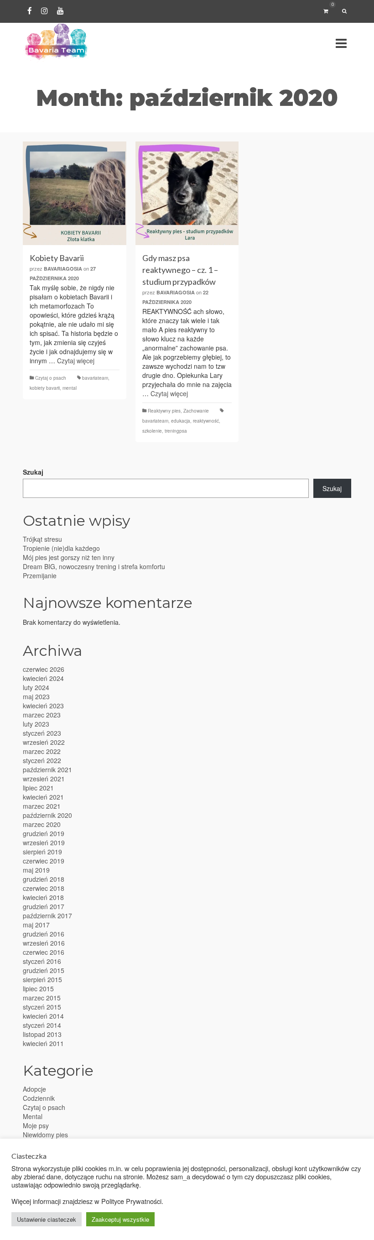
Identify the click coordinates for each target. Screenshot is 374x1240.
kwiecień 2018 (43, 897)
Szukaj (33, 471)
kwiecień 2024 (43, 678)
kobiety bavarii (45, 388)
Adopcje (34, 1089)
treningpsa (176, 431)
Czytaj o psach (50, 378)
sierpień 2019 (42, 851)
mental (69, 388)
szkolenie (152, 431)
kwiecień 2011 (43, 1043)
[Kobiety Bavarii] (74, 193)
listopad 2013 (42, 1034)
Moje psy (36, 1125)
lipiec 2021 (38, 787)
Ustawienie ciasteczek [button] (46, 1219)
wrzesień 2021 (44, 778)
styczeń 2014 (42, 1025)
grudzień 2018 (43, 879)
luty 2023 (36, 723)
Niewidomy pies (45, 1134)
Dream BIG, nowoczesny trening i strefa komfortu (94, 566)
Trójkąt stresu (42, 539)
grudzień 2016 (43, 933)
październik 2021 (47, 769)
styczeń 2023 (42, 733)
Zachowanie (196, 411)
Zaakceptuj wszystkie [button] (120, 1219)
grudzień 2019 (43, 833)
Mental (32, 1116)
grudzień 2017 (43, 906)
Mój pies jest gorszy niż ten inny (68, 557)
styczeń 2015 (42, 1006)
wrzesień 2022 (44, 742)
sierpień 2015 (42, 979)
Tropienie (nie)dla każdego (61, 548)
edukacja (180, 421)
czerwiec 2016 (43, 952)
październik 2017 (47, 915)
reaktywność (206, 421)
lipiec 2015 (38, 988)
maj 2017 (36, 924)
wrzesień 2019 (44, 842)
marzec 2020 (42, 824)
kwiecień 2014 (43, 1015)
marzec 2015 (42, 997)
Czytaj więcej (75, 360)
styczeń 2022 (42, 760)
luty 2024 (36, 687)
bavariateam (95, 378)
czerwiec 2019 (43, 860)
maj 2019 (36, 869)
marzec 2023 (42, 714)
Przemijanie (40, 575)
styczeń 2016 (42, 961)
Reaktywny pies (164, 411)
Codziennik (39, 1098)
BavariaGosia (63, 268)
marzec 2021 (42, 806)
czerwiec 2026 (43, 669)
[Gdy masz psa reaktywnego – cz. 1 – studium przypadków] (187, 193)
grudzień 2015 (43, 970)
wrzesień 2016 (44, 942)
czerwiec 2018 (43, 888)
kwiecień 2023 (43, 705)
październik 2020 (47, 815)
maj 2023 (36, 696)
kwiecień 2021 (43, 796)
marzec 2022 (42, 751)
